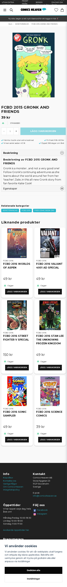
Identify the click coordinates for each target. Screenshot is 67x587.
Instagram (42, 513)
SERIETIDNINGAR (22, 24)
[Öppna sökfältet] (11, 10)
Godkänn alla (33, 570)
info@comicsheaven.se (45, 496)
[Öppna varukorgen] (62, 10)
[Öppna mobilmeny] (5, 10)
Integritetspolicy (11, 490)
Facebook (42, 510)
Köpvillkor (8, 478)
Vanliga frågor (10, 484)
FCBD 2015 (26, 210)
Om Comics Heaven (13, 487)
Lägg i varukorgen (17, 292)
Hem (10, 24)
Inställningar (33, 578)
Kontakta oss (9, 481)
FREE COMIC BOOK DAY (44, 210)
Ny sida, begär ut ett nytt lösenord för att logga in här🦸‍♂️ (33, 18)
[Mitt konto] (56, 10)
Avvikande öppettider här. (16, 530)
